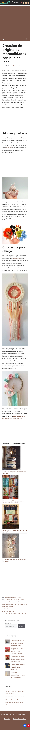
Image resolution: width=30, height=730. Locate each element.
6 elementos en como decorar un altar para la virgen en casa (18, 659)
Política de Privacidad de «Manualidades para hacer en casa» (14, 702)
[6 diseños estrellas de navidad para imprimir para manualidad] (7, 642)
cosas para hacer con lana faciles (14, 599)
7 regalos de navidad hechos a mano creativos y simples (17, 651)
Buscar (21, 626)
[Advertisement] (15, 21)
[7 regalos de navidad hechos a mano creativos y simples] (7, 650)
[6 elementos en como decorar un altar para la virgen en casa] (7, 658)
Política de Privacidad (19, 719)
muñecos (9, 148)
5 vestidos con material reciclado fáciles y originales (18, 667)
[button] (26, 39)
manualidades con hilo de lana (11, 602)
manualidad (16, 258)
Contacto (7, 719)
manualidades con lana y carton (12, 604)
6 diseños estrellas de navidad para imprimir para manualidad (17, 643)
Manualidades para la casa (12, 597)
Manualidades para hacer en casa (15, 697)
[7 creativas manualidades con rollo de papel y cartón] (7, 674)
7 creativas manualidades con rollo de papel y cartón (18, 675)
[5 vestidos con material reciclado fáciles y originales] (7, 666)
